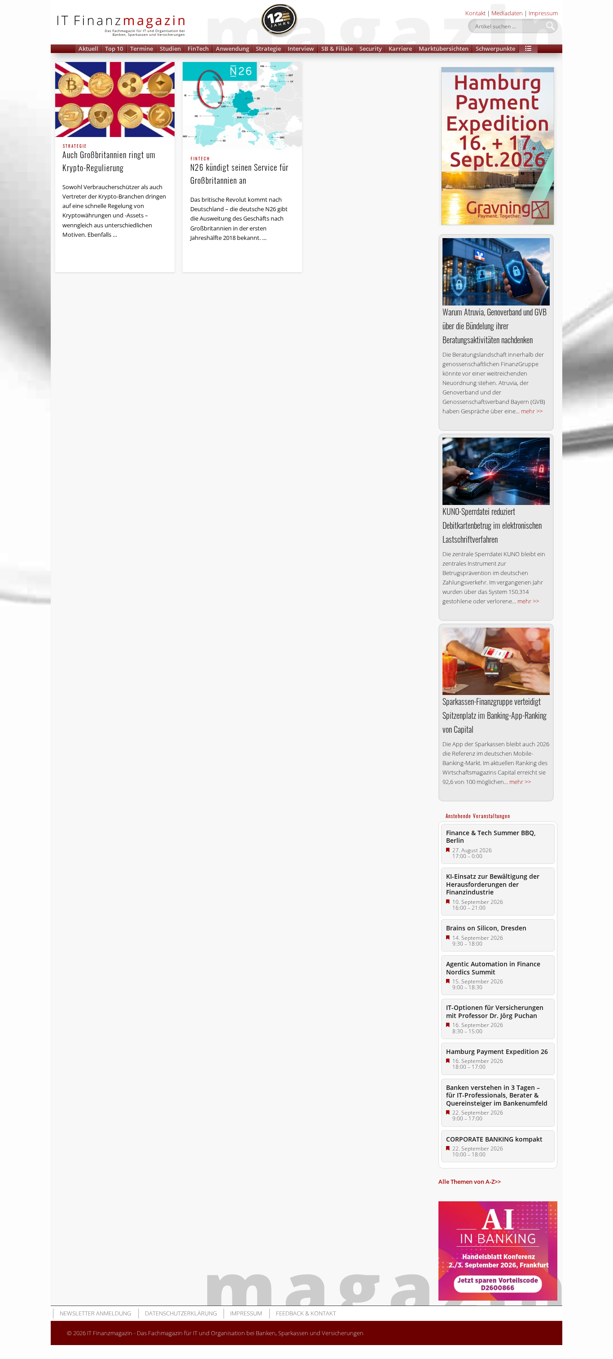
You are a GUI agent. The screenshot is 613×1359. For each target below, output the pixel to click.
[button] (528, 48)
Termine (141, 48)
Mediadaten (507, 13)
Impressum (543, 13)
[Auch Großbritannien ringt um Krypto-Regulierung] (115, 99)
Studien (170, 48)
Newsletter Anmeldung (95, 1313)
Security (370, 48)
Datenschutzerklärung (181, 1313)
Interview (301, 48)
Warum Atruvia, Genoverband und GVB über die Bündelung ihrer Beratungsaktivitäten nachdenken (494, 325)
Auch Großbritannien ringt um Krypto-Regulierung (109, 158)
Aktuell (88, 48)
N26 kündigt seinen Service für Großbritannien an (239, 171)
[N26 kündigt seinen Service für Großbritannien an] (242, 106)
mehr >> (532, 411)
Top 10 (114, 48)
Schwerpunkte (495, 48)
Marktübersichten (444, 48)
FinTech (198, 48)
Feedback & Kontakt (306, 1313)
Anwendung (232, 48)
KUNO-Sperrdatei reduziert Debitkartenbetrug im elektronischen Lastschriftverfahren (492, 525)
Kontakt (475, 13)
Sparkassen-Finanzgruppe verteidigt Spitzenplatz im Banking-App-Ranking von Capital (494, 715)
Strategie (268, 48)
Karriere (400, 48)
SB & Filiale (337, 48)
